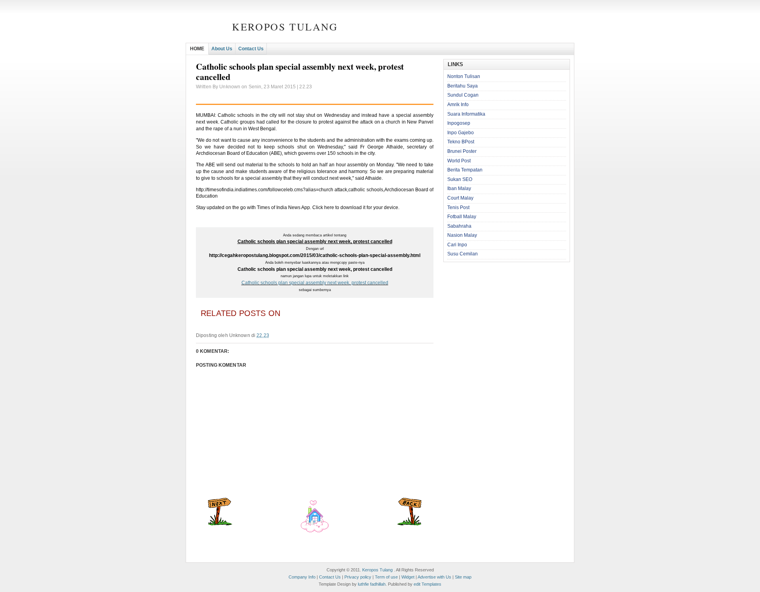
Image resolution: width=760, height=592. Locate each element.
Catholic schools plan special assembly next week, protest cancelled (314, 283)
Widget (407, 577)
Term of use (386, 577)
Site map (463, 577)
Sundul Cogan (463, 95)
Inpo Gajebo (460, 132)
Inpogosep (458, 123)
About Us (221, 48)
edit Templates (427, 584)
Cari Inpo (457, 244)
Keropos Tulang (285, 26)
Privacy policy (357, 577)
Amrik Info (458, 104)
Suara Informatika (466, 114)
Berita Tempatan (465, 170)
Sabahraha (459, 226)
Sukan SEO (459, 179)
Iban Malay (459, 188)
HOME (197, 48)
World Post (459, 161)
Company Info (302, 577)
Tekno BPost (460, 142)
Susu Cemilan (462, 254)
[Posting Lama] (409, 524)
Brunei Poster (462, 151)
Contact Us (251, 48)
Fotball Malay (461, 216)
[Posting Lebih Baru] (220, 524)
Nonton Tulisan (463, 76)
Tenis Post (458, 207)
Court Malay (460, 198)
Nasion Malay (462, 235)
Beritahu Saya (462, 86)
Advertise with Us (434, 577)
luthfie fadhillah (372, 584)
